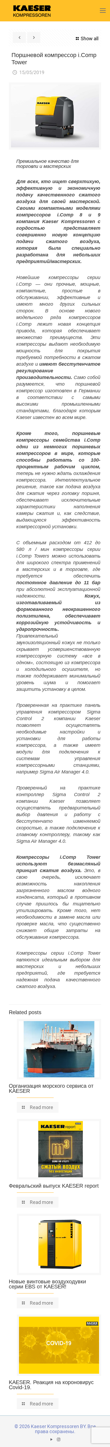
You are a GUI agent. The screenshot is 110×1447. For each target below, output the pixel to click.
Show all (90, 38)
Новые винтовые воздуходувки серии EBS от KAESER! (47, 1284)
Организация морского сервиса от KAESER (51, 1088)
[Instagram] (58, 1439)
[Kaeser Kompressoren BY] (32, 11)
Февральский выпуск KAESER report (54, 1186)
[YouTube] (51, 1439)
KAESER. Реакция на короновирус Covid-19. (51, 1384)
